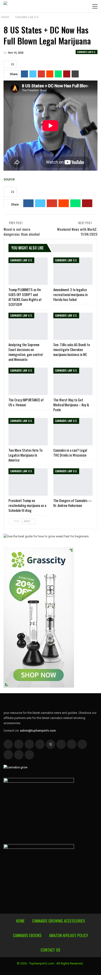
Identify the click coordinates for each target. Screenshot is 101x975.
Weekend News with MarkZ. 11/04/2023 (77, 232)
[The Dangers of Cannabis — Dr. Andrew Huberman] (73, 482)
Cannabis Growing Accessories (58, 921)
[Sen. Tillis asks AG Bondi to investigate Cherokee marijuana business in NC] (73, 326)
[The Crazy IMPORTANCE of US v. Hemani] (28, 381)
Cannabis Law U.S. (86, 52)
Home (20, 921)
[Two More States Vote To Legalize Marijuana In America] (28, 431)
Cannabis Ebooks (27, 935)
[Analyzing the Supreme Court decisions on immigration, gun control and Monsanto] (28, 326)
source (9, 179)
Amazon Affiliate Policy (68, 935)
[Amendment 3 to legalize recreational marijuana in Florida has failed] (73, 271)
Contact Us (50, 950)
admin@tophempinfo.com (38, 730)
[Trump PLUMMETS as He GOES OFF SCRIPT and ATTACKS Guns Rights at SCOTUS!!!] (28, 271)
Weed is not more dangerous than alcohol (22, 232)
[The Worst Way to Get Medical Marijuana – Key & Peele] (73, 381)
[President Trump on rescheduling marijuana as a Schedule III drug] (28, 482)
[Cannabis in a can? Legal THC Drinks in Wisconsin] (73, 431)
